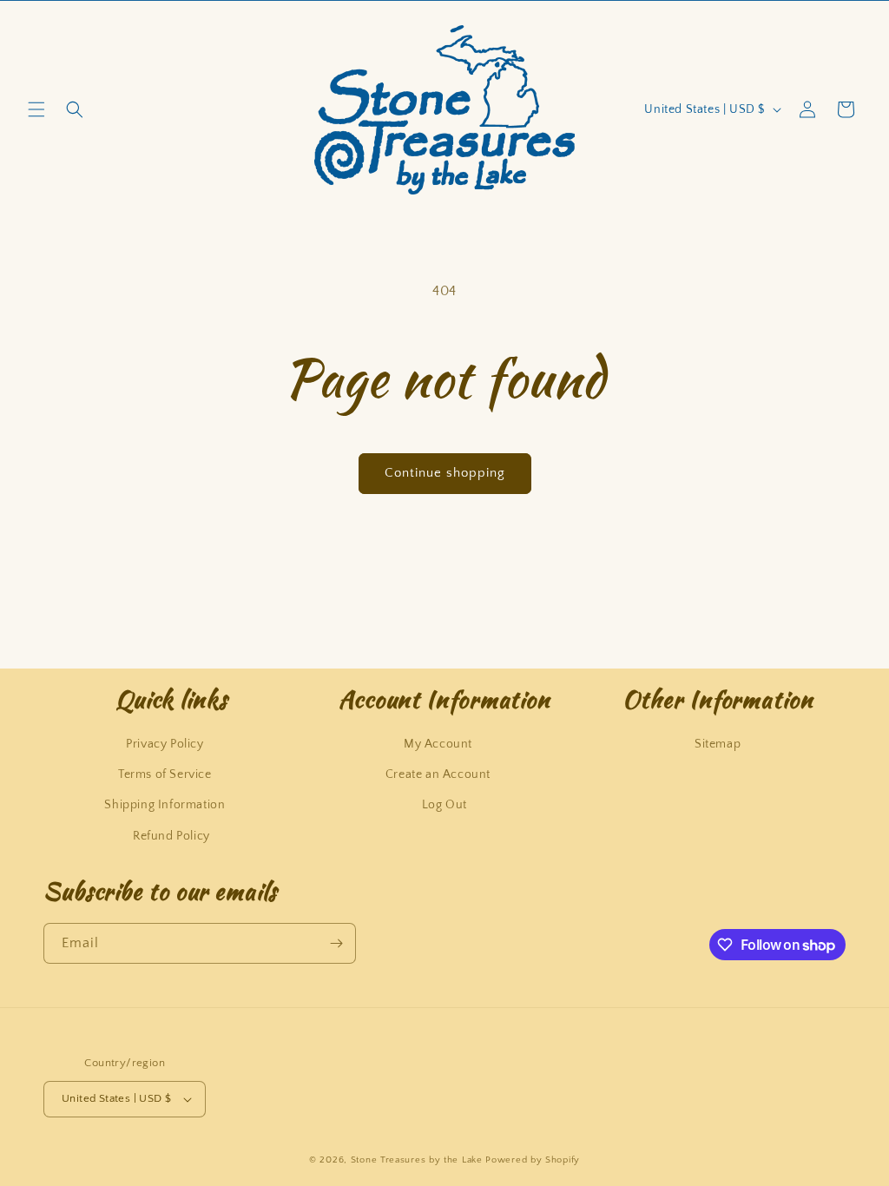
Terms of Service (165, 774)
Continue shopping (445, 472)
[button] (36, 109)
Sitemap (718, 744)
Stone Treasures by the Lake (417, 1160)
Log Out (444, 805)
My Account (438, 744)
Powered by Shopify (532, 1160)
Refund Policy (171, 836)
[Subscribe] (336, 943)
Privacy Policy (164, 744)
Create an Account (438, 774)
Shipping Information (164, 805)
